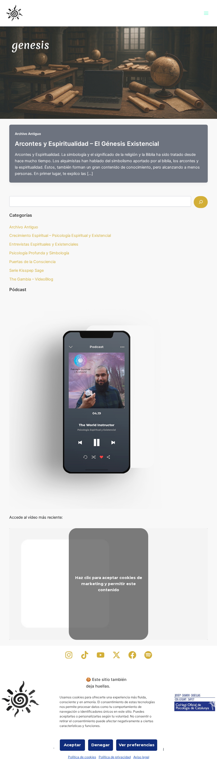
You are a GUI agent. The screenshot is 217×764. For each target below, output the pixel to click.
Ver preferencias (137, 744)
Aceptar (72, 744)
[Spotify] (148, 655)
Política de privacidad (115, 757)
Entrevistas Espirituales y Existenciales (43, 244)
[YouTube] (101, 655)
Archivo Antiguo (28, 134)
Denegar (100, 744)
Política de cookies (82, 757)
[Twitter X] (116, 655)
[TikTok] (85, 655)
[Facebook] (132, 655)
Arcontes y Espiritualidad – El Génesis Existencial (87, 143)
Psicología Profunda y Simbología (39, 253)
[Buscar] (201, 202)
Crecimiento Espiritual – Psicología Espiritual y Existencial (60, 235)
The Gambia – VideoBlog (31, 279)
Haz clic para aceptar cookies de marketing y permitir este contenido (108, 583)
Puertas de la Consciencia (32, 261)
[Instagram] (69, 655)
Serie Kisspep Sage (26, 270)
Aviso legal (141, 757)
